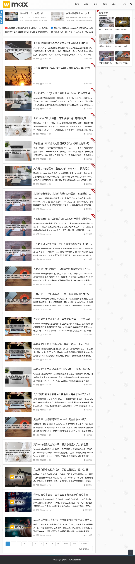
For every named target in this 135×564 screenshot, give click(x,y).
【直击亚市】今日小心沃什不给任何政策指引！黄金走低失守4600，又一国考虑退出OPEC (80, 294)
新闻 (86, 4)
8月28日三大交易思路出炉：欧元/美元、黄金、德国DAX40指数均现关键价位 (73, 369)
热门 (124, 4)
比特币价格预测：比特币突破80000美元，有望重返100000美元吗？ (69, 193)
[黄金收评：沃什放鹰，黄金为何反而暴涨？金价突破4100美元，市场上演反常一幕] (11, 16)
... (34, 73)
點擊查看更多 (84, 548)
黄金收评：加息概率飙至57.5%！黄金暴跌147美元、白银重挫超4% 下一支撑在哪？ (77, 419)
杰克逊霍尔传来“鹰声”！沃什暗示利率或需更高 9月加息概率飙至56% (69, 268)
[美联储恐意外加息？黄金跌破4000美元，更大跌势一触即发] (57, 16)
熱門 (37, 84)
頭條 (37, 59)
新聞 (37, 234)
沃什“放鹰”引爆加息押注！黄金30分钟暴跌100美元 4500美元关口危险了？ (72, 394)
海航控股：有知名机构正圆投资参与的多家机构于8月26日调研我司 (68, 143)
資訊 (37, 184)
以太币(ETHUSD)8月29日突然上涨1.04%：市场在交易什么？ (65, 93)
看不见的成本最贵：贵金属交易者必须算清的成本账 (60, 494)
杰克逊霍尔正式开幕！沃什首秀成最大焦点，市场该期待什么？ (66, 319)
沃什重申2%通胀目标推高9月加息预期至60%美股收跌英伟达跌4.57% (69, 68)
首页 (77, 4)
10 (58, 544)
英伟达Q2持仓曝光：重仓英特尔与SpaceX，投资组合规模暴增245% (69, 168)
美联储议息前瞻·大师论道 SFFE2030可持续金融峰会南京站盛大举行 (68, 218)
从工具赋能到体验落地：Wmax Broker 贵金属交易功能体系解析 (67, 519)
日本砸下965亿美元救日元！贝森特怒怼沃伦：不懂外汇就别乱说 (67, 243)
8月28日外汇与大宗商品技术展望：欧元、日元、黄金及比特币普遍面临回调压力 (75, 344)
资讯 (96, 4)
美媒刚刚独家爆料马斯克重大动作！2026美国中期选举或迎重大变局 (28, 28)
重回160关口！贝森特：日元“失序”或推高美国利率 (59, 118)
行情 (105, 4)
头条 (114, 4)
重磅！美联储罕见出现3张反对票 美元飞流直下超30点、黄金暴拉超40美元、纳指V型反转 (28, 32)
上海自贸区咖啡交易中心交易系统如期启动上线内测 (60, 43)
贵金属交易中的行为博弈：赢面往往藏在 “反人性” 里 (60, 469)
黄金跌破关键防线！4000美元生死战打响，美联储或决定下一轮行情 (74, 28)
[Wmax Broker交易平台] (15, 4)
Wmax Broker (75, 559)
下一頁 (66, 544)
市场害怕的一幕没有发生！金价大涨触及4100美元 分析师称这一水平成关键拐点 (74, 32)
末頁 (74, 544)
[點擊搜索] (131, 4)
